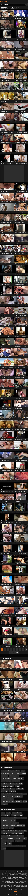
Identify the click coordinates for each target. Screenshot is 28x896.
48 (13, 652)
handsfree (5, 804)
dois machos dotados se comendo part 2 (11, 846)
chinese (4, 770)
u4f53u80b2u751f (7, 781)
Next (17, 652)
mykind (21, 833)
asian (23, 770)
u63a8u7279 (5, 825)
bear (18, 773)
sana (4, 812)
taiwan (4, 848)
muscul (4, 843)
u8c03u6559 (16, 781)
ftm (11, 776)
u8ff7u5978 (5, 791)
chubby (16, 776)
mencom (4, 817)
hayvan (20, 815)
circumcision (19, 840)
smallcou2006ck (6, 778)
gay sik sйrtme (6, 773)
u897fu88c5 (5, 786)
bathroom (13, 825)
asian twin (5, 840)
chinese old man (6, 815)
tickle (12, 799)
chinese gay (11, 770)
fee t (25, 838)
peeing (9, 812)
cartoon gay (5, 833)
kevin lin (14, 815)
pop (14, 812)
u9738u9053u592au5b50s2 (9, 793)
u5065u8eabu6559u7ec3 (8, 801)
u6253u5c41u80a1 (22, 793)
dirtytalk (12, 840)
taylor (10, 817)
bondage (24, 773)
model (12, 786)
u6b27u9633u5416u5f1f (18, 778)
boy (24, 846)
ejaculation (19, 801)
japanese (13, 788)
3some (12, 783)
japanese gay (11, 838)
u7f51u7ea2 (13, 791)
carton (11, 828)
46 (26, 649)
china (18, 770)
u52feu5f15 (5, 828)
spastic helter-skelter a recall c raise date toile (13, 835)
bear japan (12, 820)
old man (16, 817)
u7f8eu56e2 (5, 783)
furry (13, 773)
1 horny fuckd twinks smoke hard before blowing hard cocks (14, 831)
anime (4, 838)
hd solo (19, 812)
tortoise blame (14, 833)
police (18, 786)
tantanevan (23, 817)
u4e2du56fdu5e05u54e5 (16, 796)
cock (25, 801)
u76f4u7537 (5, 796)
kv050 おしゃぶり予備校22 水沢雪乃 (11, 823)
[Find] (26, 5)
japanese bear (21, 825)
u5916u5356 (20, 788)
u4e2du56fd (19, 783)
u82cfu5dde (5, 788)
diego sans (5, 820)
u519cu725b (5, 799)
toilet (10, 843)
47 (10, 652)
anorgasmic (5, 776)
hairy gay (19, 838)
